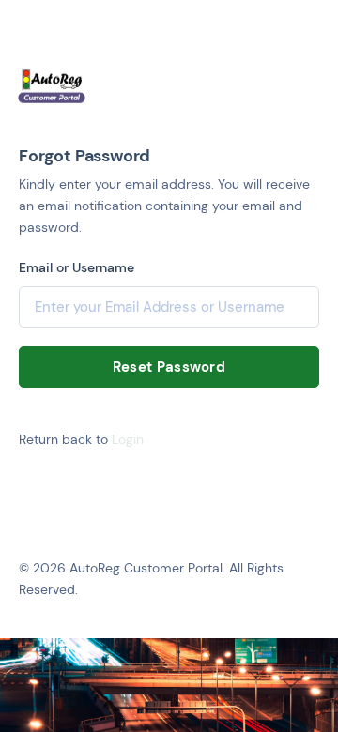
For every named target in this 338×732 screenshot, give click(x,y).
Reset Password (169, 367)
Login (128, 439)
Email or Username (76, 267)
